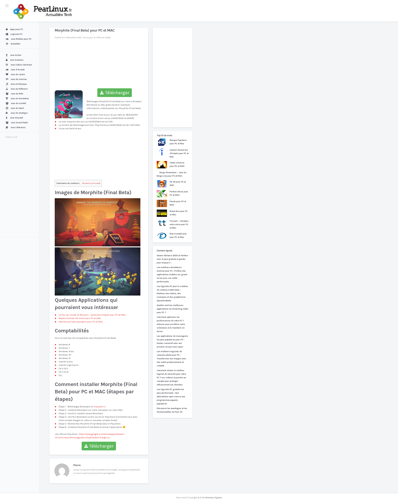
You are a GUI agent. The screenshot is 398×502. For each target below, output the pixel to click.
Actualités (15, 43)
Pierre (77, 465)
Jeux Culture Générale (21, 64)
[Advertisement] (21, 188)
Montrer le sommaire (91, 183)
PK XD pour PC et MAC (178, 183)
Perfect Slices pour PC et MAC (179, 193)
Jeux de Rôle (17, 93)
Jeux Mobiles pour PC (21, 39)
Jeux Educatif (16, 117)
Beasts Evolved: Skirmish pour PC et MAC (80, 318)
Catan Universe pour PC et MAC (177, 164)
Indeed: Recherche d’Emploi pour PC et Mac (179, 153)
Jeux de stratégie (19, 113)
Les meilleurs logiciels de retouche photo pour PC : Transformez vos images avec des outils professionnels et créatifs (171, 358)
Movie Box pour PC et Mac (179, 213)
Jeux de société (18, 103)
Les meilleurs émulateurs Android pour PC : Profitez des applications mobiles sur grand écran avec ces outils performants (172, 274)
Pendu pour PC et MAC (178, 203)
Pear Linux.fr (181, 497)
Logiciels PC (16, 34)
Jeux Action (15, 55)
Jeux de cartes (18, 74)
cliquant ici (100, 406)
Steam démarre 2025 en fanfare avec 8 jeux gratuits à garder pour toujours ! (172, 259)
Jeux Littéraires (17, 127)
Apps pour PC (16, 29)
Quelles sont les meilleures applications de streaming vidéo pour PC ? (172, 309)
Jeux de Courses (19, 79)
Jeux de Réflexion (19, 89)
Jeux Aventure (16, 60)
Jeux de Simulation (19, 98)
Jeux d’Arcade (18, 69)
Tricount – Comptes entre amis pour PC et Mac (179, 224)
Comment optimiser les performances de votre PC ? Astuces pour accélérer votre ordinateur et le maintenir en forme (171, 324)
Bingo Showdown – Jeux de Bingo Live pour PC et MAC (171, 174)
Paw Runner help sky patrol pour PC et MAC (81, 321)
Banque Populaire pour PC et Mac (178, 142)
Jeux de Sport (17, 108)
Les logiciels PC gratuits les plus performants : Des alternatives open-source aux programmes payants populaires (171, 396)
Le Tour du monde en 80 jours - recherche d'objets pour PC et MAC (92, 314)
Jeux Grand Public (19, 122)
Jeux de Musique (18, 84)
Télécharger (116, 92)
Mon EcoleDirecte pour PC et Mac (178, 235)
